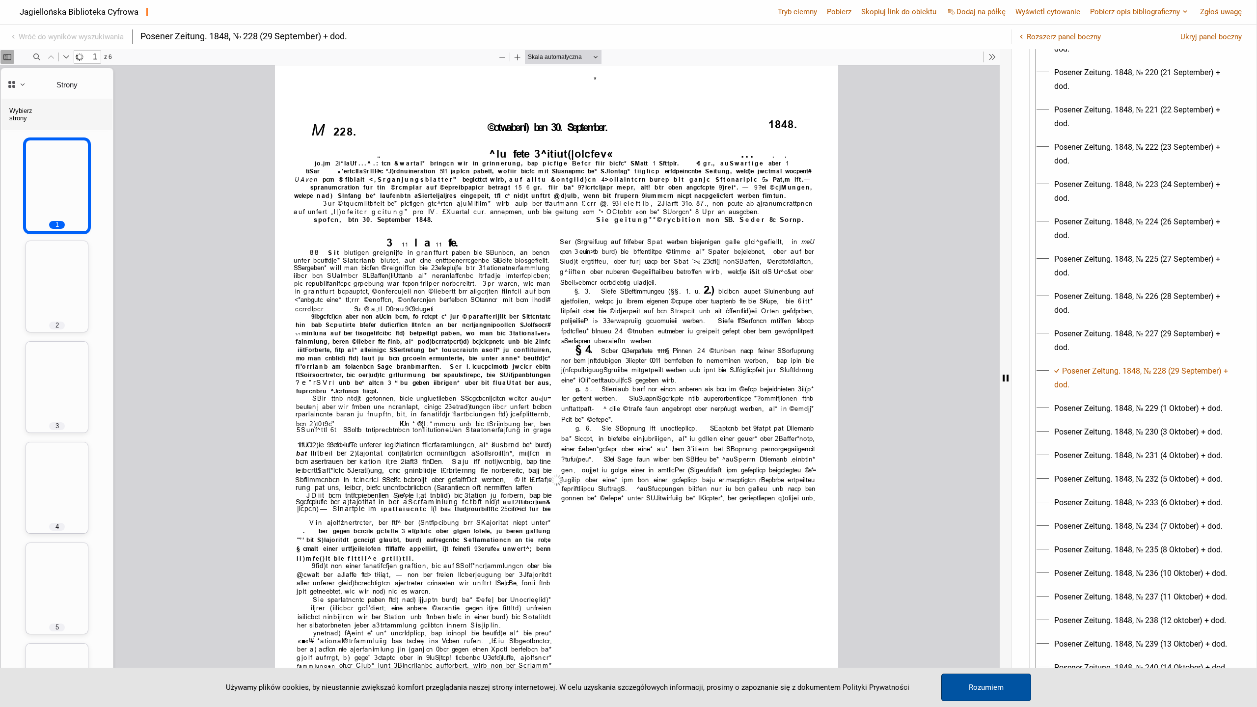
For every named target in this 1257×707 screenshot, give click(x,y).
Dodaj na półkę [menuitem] (981, 11)
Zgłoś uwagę (1221, 11)
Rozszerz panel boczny (1064, 36)
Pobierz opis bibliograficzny (1135, 11)
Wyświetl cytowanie (1047, 11)
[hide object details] (1005, 378)
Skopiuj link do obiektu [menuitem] (898, 11)
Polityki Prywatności (876, 687)
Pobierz (839, 11)
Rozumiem (986, 687)
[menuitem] (1143, 79)
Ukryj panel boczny (1211, 36)
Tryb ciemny (797, 11)
